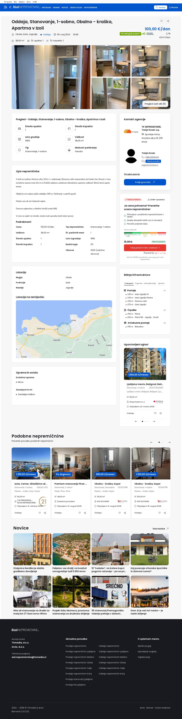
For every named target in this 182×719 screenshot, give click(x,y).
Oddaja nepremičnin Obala (112, 662)
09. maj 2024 (63, 34)
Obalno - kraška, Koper (107, 483)
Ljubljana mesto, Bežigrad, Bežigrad (147, 384)
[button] (142, 421)
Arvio (142, 707)
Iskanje (56, 7)
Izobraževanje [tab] (150, 283)
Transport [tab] (128, 283)
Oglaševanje (144, 657)
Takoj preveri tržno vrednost (144, 247)
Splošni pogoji (144, 646)
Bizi (15, 2)
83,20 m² (133, 397)
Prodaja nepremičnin (76, 646)
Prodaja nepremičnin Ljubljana (80, 651)
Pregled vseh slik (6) (155, 103)
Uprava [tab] (161, 283)
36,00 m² (19, 40)
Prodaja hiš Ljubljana (75, 684)
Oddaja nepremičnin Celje (112, 668)
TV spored (8, 2)
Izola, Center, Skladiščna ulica (31, 483)
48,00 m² (61, 496)
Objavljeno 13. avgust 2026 (109, 506)
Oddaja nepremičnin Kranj (112, 673)
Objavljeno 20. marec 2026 (142, 406)
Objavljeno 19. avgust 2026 (149, 506)
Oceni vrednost (162, 707)
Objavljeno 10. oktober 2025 (30, 506)
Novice (65, 7)
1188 (35, 2)
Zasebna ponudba (66, 501)
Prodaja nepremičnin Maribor (80, 657)
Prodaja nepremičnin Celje (79, 668)
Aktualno (46, 7)
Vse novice (159, 528)
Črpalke (132, 310)
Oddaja (47, 34)
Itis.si (28, 2)
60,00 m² (21, 496)
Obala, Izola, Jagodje (26, 34)
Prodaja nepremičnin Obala (79, 662)
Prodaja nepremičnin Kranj (79, 673)
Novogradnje (90, 7)
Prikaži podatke (153, 161)
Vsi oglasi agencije (132, 174)
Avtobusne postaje (139, 322)
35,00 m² (101, 496)
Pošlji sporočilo (143, 182)
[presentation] (136, 421)
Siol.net (149, 707)
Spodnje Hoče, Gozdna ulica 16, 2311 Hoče (152, 138)
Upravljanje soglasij (147, 651)
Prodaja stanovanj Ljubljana (79, 679)
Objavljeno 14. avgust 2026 (69, 506)
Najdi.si (21, 2)
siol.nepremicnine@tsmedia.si (29, 657)
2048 (75, 34)
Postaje (131, 290)
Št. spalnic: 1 (37, 40)
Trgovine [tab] (139, 283)
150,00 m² (141, 496)
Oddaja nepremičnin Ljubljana (113, 651)
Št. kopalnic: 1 (57, 40)
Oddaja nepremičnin (109, 646)
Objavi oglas (76, 7)
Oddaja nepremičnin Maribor (113, 657)
